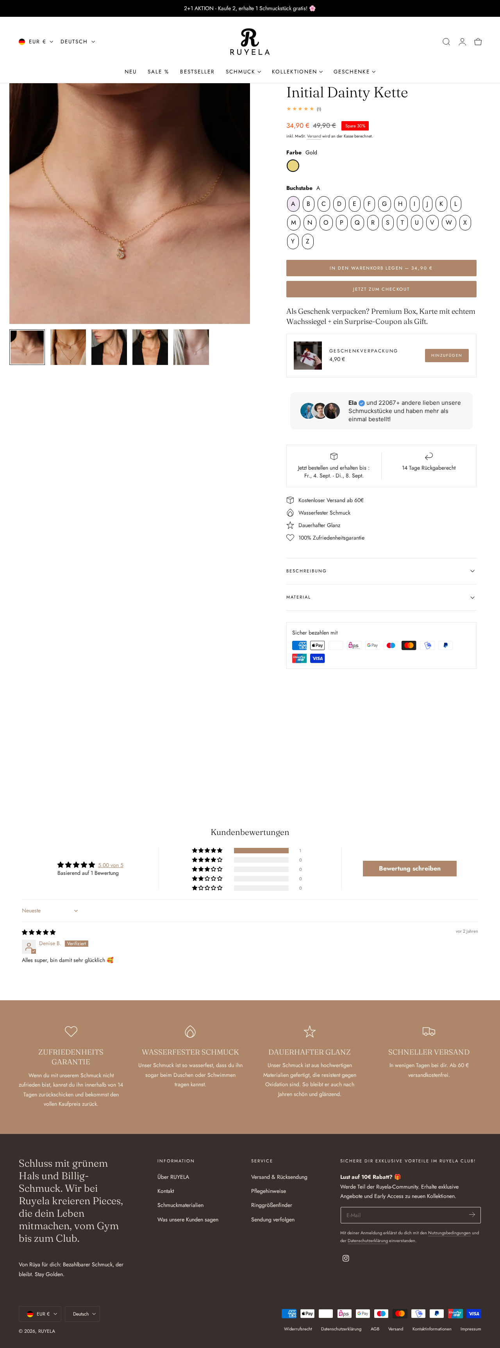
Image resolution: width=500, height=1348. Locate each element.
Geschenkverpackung (363, 350)
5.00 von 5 (110, 865)
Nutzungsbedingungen (449, 1233)
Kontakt (165, 1191)
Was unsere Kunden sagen (187, 1219)
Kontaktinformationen (432, 1329)
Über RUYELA (173, 1177)
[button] (446, 42)
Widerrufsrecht (298, 1329)
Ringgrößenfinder (271, 1205)
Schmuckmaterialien (180, 1205)
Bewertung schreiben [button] (410, 868)
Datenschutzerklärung (368, 1240)
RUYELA (46, 1331)
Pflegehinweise (268, 1191)
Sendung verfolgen (273, 1219)
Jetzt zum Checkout (381, 289)
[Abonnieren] (472, 1215)
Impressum (471, 1329)
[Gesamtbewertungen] (381, 109)
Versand (314, 136)
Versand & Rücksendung (279, 1177)
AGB (375, 1329)
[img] (38, 932)
